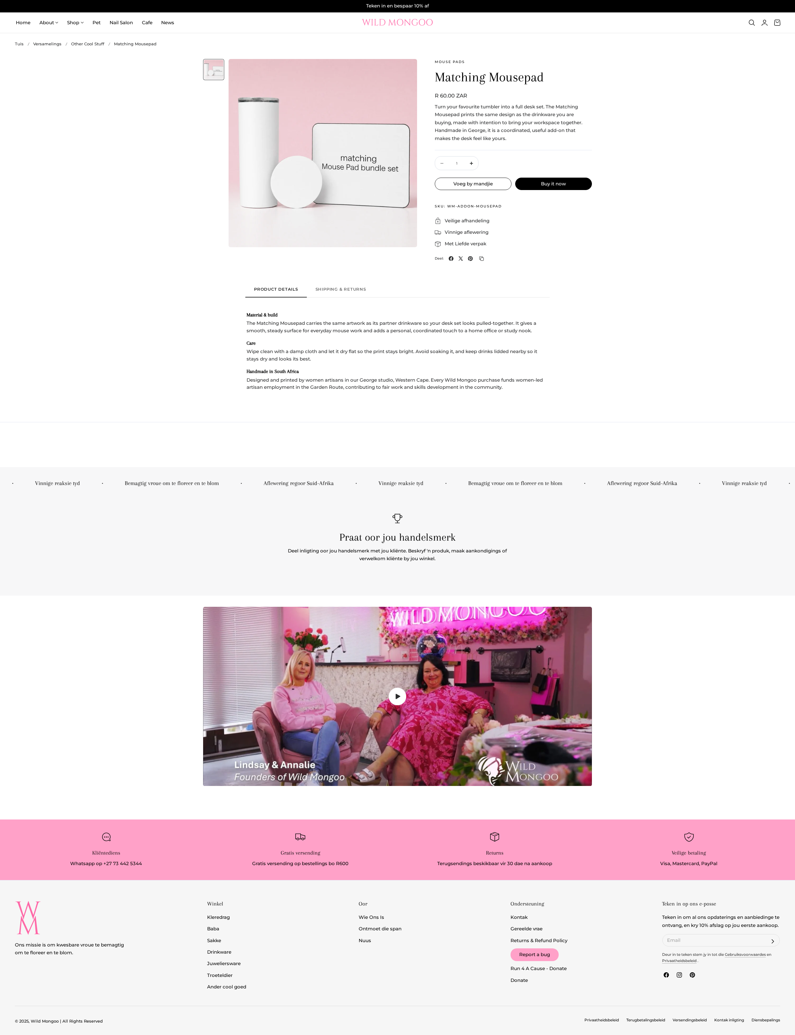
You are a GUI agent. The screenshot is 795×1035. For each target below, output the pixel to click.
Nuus (365, 940)
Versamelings (47, 44)
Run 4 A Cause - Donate (539, 969)
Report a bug (534, 954)
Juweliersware (224, 964)
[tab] (213, 69)
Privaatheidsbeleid (679, 961)
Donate (519, 980)
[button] (751, 22)
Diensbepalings (766, 1020)
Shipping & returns (341, 289)
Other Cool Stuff (87, 44)
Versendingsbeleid (690, 1020)
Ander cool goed (226, 987)
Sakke (214, 940)
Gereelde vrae (527, 929)
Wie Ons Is (371, 917)
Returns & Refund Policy (539, 940)
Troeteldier (220, 975)
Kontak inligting (729, 1020)
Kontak (519, 917)
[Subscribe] (772, 941)
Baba (213, 929)
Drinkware (219, 952)
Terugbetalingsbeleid (645, 1020)
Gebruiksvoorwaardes (745, 954)
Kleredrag (218, 917)
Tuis (19, 44)
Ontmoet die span (380, 929)
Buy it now (553, 184)
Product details (276, 289)
